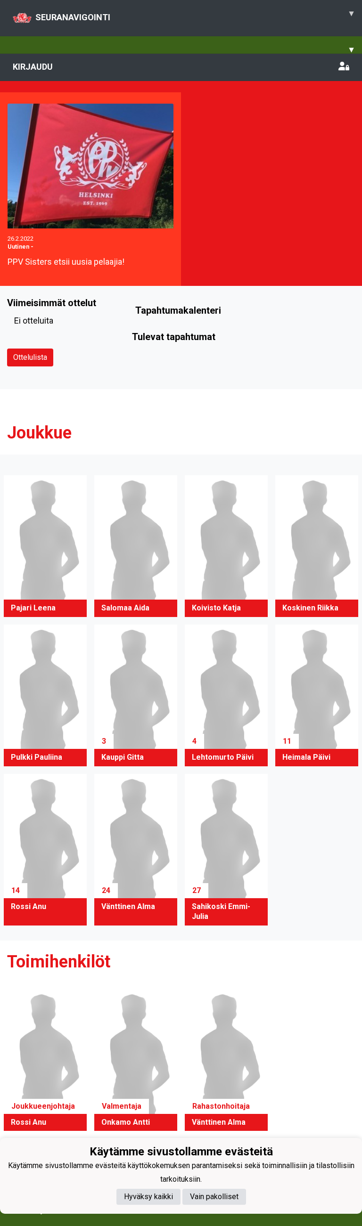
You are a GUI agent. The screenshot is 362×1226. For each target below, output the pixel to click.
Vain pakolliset (214, 1196)
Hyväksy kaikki (148, 1196)
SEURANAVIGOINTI (194, 15)
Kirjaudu (33, 67)
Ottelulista (30, 357)
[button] (45, 546)
